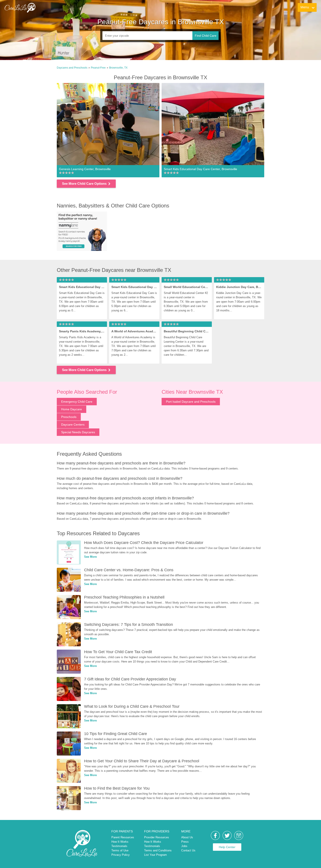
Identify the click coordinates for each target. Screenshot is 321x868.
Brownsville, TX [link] (118, 67)
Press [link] (185, 841)
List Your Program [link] (155, 854)
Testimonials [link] (119, 846)
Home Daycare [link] (71, 409)
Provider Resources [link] (156, 837)
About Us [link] (187, 837)
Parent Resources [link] (122, 837)
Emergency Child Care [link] (76, 401)
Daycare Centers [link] (73, 424)
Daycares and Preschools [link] (72, 67)
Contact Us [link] (188, 850)
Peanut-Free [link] (98, 67)
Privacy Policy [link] (120, 854)
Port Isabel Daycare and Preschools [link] (191, 401)
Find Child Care (205, 35)
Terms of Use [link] (119, 850)
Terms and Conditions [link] (158, 850)
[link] (19, 7)
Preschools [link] (68, 417)
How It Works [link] (119, 841)
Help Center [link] (227, 847)
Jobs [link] (184, 846)
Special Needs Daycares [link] (78, 432)
